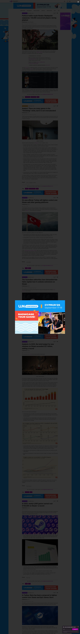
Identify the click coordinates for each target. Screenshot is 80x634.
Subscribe (75, 629)
